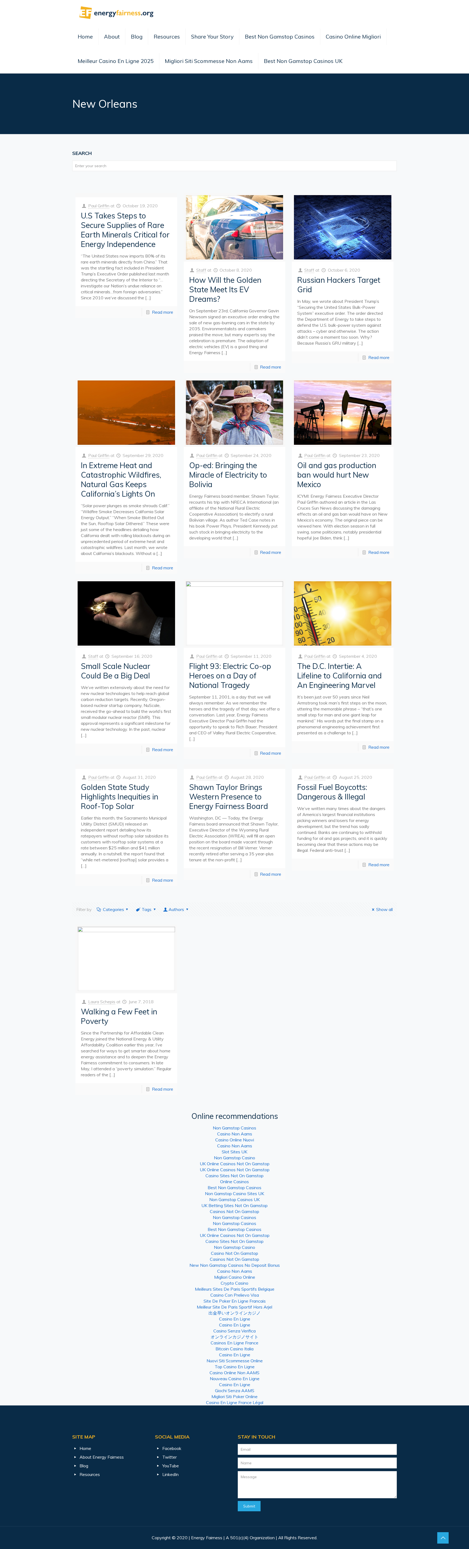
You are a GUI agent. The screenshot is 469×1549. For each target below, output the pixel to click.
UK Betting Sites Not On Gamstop (234, 1205)
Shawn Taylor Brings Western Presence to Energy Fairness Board (228, 796)
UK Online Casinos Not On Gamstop (235, 1163)
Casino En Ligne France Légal (234, 1402)
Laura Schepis (101, 1001)
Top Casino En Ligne (235, 1366)
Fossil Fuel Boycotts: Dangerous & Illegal (332, 791)
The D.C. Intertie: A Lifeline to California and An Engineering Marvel (339, 675)
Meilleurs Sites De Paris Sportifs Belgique (234, 1289)
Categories (113, 909)
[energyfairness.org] (116, 12)
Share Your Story (212, 36)
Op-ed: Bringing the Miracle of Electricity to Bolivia (228, 475)
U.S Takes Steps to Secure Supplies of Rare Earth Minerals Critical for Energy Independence (125, 230)
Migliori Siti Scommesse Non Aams (209, 61)
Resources (167, 36)
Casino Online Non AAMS (234, 1372)
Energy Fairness (206, 1537)
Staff (201, 270)
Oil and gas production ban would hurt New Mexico (336, 475)
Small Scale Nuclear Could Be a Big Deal (115, 670)
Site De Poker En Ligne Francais (235, 1301)
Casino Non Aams (234, 1134)
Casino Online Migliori (353, 36)
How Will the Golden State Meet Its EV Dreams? (225, 289)
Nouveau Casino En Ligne (234, 1378)
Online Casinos (234, 1181)
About (112, 36)
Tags (146, 909)
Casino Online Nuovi (234, 1139)
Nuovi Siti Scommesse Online (235, 1360)
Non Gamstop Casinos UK (234, 1199)
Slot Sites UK (234, 1151)
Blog (136, 36)
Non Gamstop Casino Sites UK (234, 1193)
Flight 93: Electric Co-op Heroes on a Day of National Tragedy (230, 675)
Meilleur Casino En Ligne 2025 (116, 61)
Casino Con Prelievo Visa (234, 1295)
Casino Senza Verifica (234, 1331)
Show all (384, 909)
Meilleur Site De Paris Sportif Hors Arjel (234, 1307)
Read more (162, 312)
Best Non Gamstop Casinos (280, 36)
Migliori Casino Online (234, 1277)
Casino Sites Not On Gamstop (234, 1175)
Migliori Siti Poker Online (234, 1396)
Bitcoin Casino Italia (234, 1348)
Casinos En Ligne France (234, 1342)
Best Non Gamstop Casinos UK (303, 61)
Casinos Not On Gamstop (234, 1211)
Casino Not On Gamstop (234, 1253)
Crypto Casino (234, 1283)
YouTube (170, 1465)
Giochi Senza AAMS (234, 1390)
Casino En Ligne (234, 1319)
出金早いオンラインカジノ (234, 1313)
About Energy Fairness (102, 1457)
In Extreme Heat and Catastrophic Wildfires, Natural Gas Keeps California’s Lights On (121, 480)
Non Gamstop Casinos (234, 1128)
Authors (176, 909)
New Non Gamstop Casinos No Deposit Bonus (234, 1265)
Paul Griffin (98, 205)
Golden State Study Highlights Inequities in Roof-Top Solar (119, 796)
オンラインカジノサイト (234, 1336)
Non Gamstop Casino (234, 1157)
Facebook (171, 1448)
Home (85, 36)
